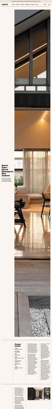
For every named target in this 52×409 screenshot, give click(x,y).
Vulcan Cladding (33, 343)
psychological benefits (20, 407)
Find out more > (37, 1)
